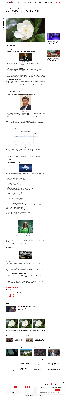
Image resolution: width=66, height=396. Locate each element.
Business (24, 2)
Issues (40, 2)
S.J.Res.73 (21, 68)
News (19, 2)
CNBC (26, 276)
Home (6, 8)
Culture (29, 2)
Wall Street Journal (14, 260)
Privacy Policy (59, 392)
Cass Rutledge (51, 41)
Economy (19, 306)
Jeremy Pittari (51, 58)
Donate (58, 2)
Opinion (35, 2)
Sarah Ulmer (38, 338)
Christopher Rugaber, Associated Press (26, 306)
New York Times (27, 114)
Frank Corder (18, 338)
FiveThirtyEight (25, 149)
